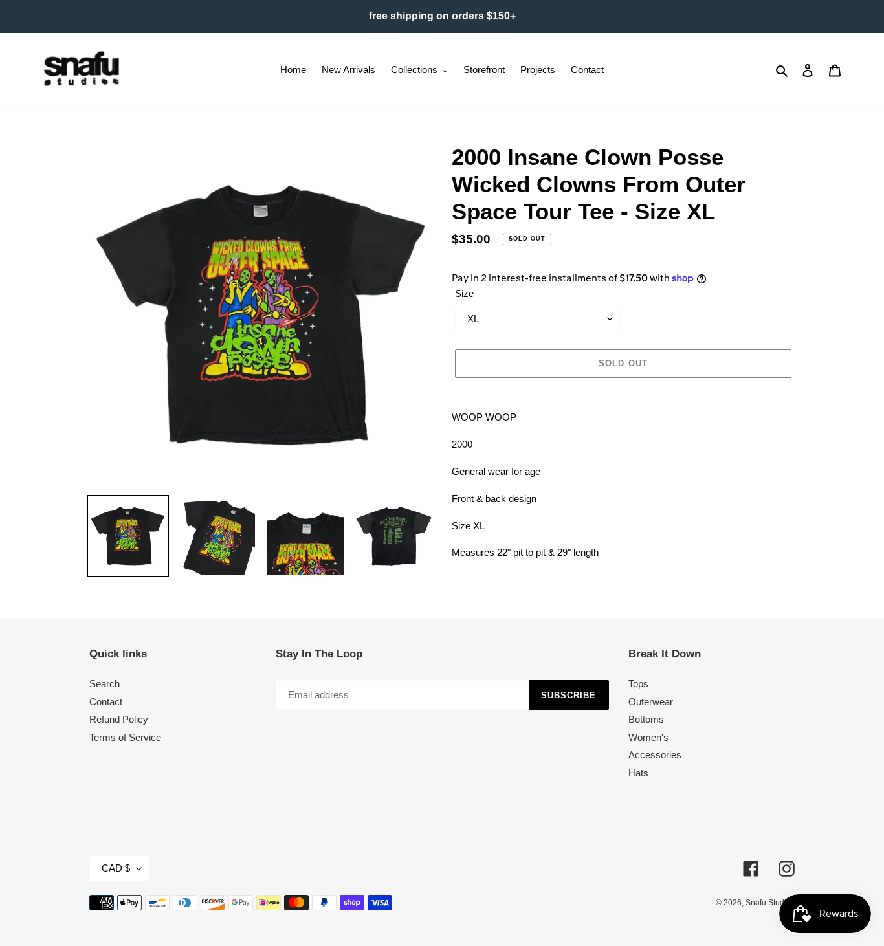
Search (104, 683)
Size (464, 293)
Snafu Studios (770, 902)
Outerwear (650, 701)
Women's (648, 737)
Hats (638, 772)
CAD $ (116, 868)
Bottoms (646, 719)
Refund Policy (118, 719)
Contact (105, 701)
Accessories (654, 754)
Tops (638, 683)
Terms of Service (125, 737)
